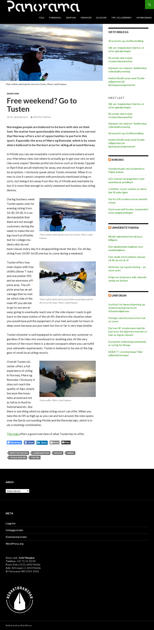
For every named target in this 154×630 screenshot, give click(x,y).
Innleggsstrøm (14, 530)
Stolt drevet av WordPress (19, 625)
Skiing (70, 453)
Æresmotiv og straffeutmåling (125, 41)
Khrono (118, 159)
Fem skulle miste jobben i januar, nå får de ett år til (127, 258)
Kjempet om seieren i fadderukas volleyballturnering (127, 69)
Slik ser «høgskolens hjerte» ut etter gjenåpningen (126, 49)
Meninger (86, 17)
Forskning (55, 17)
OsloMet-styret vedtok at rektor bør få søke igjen (127, 190)
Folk (41, 17)
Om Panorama (144, 17)
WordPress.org (14, 543)
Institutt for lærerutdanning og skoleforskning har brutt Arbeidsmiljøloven (126, 308)
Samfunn (71, 17)
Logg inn (11, 523)
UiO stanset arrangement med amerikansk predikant (126, 180)
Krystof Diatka (42, 117)
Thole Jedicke (18, 457)
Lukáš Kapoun (41, 453)
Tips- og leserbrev (121, 17)
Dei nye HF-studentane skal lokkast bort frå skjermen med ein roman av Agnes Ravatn (128, 331)
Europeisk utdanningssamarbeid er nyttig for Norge (127, 343)
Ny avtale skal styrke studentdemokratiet (120, 59)
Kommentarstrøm (16, 536)
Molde (58, 453)
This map (13, 434)
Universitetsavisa (125, 227)
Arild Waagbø (27, 557)
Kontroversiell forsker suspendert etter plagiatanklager (128, 211)
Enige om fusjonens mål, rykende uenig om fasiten (127, 279)
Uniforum (119, 295)
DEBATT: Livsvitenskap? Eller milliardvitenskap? (125, 353)
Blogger (101, 17)
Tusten (35, 457)
